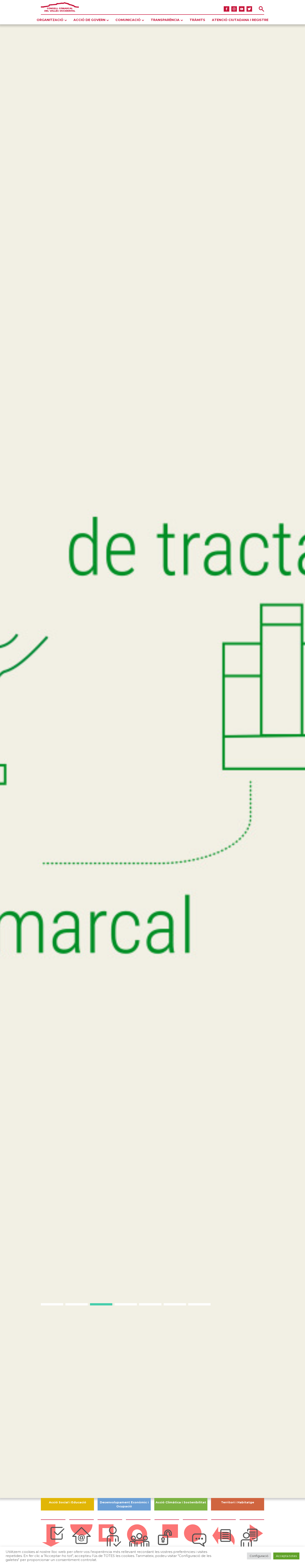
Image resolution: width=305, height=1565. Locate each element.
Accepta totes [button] (286, 1556)
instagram (234, 9)
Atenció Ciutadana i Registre (240, 20)
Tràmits (197, 20)
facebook (226, 9)
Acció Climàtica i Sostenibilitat (181, 1502)
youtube (241, 9)
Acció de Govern (89, 20)
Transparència (165, 20)
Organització (50, 20)
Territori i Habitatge (237, 1502)
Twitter (249, 9)
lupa (261, 9)
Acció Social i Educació (67, 1502)
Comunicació (128, 20)
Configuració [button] (259, 1556)
